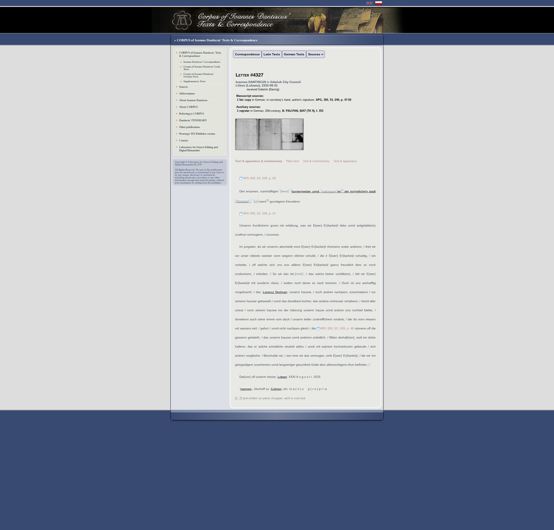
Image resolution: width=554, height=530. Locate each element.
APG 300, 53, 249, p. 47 (259, 213)
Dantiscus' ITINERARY (193, 120)
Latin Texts (272, 54)
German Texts (294, 54)
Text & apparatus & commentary (258, 161)
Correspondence (247, 54)
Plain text (292, 161)
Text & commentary (316, 161)
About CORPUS (188, 107)
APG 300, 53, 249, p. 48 (337, 328)
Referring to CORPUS (191, 113)
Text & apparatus (345, 161)
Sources (183, 86)
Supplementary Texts (194, 81)
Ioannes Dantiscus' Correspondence (202, 62)
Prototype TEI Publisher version (197, 133)
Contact (183, 140)
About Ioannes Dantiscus (193, 100)
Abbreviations (187, 93)
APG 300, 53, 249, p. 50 (259, 178)
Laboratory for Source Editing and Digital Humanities (198, 149)
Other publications (189, 127)
